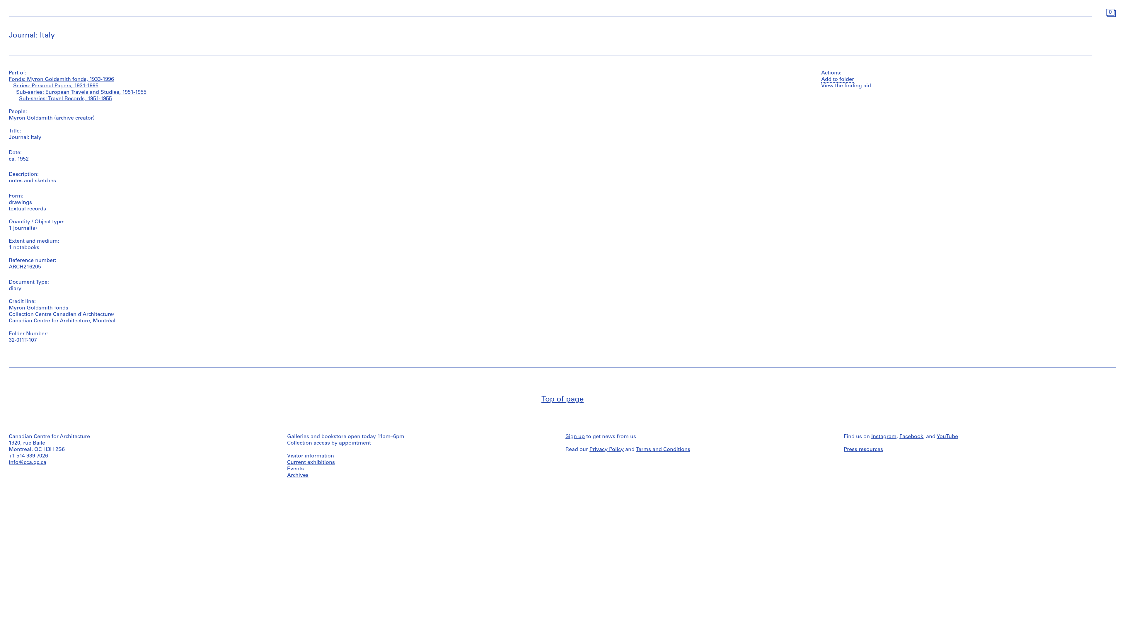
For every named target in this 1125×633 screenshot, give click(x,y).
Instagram (883, 437)
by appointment (351, 443)
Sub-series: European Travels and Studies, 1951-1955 (81, 92)
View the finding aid (846, 86)
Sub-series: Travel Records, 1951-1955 (65, 99)
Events (295, 469)
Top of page (562, 400)
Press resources (863, 449)
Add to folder (837, 79)
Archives (297, 475)
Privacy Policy (606, 449)
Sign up (575, 437)
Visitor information (310, 456)
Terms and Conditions (663, 449)
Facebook (911, 437)
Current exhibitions (311, 462)
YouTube (947, 437)
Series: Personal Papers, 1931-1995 (55, 86)
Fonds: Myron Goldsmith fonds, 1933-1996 (61, 79)
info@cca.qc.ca (27, 462)
